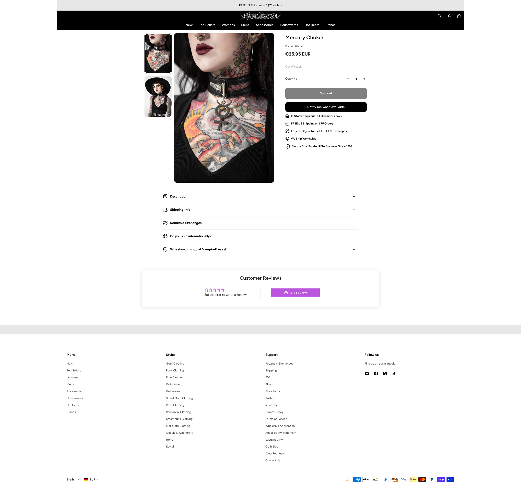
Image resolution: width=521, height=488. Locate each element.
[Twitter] (385, 373)
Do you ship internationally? (190, 236)
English (71, 479)
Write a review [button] (295, 292)
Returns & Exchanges (185, 223)
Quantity (291, 78)
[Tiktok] (394, 373)
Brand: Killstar (294, 46)
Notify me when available (326, 107)
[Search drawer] (439, 16)
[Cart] (459, 16)
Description (178, 196)
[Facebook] (376, 373)
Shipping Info (180, 210)
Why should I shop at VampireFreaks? (198, 249)
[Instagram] (367, 373)
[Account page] (449, 16)
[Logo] (260, 16)
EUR (92, 479)
